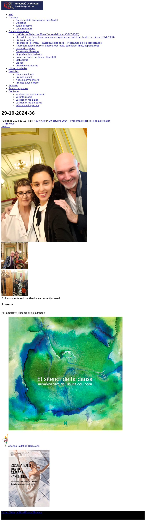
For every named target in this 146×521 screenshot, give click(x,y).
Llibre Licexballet (18, 68)
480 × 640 (40, 120)
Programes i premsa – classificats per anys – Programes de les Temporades (59, 42)
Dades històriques (19, 31)
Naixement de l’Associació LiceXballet (37, 20)
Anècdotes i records (27, 65)
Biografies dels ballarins (29, 54)
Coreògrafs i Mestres (27, 51)
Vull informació (24, 96)
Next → (5, 126)
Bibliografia (22, 59)
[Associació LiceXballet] (22, 8)
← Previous (7, 123)
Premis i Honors (25, 39)
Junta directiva (24, 25)
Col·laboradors (24, 28)
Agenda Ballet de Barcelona (24, 445)
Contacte (14, 91)
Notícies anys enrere (27, 79)
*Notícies (14, 71)
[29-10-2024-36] (44, 240)
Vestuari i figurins (25, 48)
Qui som (13, 17)
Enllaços (13, 85)
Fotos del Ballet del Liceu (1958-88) (36, 57)
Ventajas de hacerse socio (30, 94)
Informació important (27, 105)
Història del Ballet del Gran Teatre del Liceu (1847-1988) (47, 34)
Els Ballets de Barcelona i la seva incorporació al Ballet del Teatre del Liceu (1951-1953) (65, 37)
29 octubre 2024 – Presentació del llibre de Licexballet (79, 120)
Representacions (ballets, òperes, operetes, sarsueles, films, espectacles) (57, 45)
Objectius (21, 22)
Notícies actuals (24, 74)
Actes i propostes (18, 88)
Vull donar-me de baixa (29, 102)
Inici (11, 14)
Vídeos (20, 62)
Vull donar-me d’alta (27, 99)
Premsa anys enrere (27, 82)
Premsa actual (24, 76)
